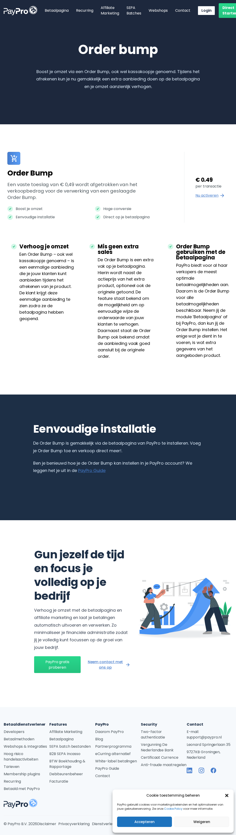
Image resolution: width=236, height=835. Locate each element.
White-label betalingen (116, 761)
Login (206, 10)
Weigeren (201, 821)
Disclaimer (46, 823)
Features (58, 724)
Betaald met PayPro (22, 788)
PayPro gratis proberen (57, 664)
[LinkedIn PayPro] (189, 770)
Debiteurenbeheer (66, 774)
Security (149, 724)
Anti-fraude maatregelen (163, 764)
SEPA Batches (134, 10)
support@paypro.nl (204, 737)
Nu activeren (206, 195)
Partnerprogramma (113, 746)
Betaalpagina (57, 10)
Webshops (158, 10)
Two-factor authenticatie (153, 734)
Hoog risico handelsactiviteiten (21, 756)
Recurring (84, 10)
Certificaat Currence (159, 757)
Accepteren (144, 821)
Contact (182, 10)
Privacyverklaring (74, 823)
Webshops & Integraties (25, 746)
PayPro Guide (92, 470)
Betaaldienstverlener (24, 724)
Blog (99, 739)
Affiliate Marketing (110, 10)
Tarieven (11, 766)
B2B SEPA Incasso (64, 753)
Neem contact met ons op (105, 664)
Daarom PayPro (109, 731)
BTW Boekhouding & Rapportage (67, 763)
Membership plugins (22, 774)
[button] (226, 795)
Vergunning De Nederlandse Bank (157, 747)
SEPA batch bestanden (70, 746)
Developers (14, 731)
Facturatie (58, 781)
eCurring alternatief (113, 753)
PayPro (102, 724)
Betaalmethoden (19, 739)
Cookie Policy (173, 809)
